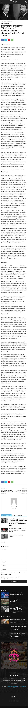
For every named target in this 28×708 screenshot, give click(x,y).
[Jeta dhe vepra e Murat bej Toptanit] (4, 536)
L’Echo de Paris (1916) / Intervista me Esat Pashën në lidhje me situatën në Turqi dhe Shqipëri (18, 628)
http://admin (14, 508)
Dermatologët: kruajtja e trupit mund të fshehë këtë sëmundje (7, 492)
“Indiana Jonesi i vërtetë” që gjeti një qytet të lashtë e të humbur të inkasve (17, 530)
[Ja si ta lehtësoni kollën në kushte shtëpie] (5, 621)
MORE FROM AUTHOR (17, 515)
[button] (26, 2)
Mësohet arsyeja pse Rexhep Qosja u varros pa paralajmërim (21, 492)
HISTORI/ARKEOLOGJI (8, 21)
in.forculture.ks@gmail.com (13, 686)
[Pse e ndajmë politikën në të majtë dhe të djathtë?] (5, 602)
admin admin (14, 506)
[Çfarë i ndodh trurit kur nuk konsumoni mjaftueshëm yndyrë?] (5, 595)
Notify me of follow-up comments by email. (11, 577)
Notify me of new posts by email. (9, 578)
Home (2, 21)
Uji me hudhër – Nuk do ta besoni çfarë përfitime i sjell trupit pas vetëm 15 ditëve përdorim (18, 635)
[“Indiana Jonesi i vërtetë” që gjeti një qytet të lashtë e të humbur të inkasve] (4, 530)
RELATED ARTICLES (6, 515)
